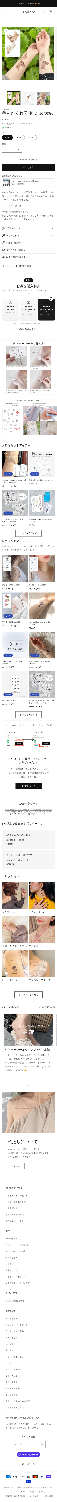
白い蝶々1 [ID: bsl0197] (37, 585)
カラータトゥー (13, 1388)
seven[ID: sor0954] (9, 701)
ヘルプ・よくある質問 (16, 1202)
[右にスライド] (54, 99)
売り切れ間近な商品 (15, 1331)
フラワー (7, 912)
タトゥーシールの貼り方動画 (16, 265)
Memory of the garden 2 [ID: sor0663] (39, 623)
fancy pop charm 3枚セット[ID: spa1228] (40, 520)
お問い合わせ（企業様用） (18, 1245)
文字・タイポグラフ (13, 946)
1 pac (7, 137)
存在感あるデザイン (15, 1407)
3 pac (19, 137)
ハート (9, 1363)
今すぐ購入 (28, 167)
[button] (5, 12)
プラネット (35, 912)
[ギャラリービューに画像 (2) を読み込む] (28, 98)
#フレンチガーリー (39, 814)
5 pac (31, 137)
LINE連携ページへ (28, 786)
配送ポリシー (44, 1492)
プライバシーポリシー (16, 1276)
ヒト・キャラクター (15, 1375)
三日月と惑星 (12, 1337)
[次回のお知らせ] (52, 4)
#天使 (48, 809)
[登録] (42, 1444)
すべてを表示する (28, 533)
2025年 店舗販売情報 (15, 1301)
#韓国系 (26, 809)
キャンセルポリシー (35, 1496)
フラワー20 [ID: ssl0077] (11, 622)
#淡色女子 (9, 809)
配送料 (9, 123)
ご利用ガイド (12, 1208)
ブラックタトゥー (14, 1382)
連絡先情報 (49, 1496)
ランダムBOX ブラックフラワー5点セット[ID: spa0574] (14, 520)
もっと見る (33, 1427)
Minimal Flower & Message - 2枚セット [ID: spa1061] (15, 481)
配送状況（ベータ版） (16, 1221)
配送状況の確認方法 (15, 1214)
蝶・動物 (10, 1350)
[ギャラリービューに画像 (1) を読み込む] (13, 98)
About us (16, 1166)
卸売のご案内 (12, 1257)
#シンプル (42, 809)
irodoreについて (13, 1238)
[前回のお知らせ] (5, 4)
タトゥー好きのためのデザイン (20, 1401)
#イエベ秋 (16, 814)
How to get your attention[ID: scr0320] (40, 662)
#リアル (26, 812)
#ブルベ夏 (41, 812)
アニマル (33, 946)
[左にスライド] (3, 99)
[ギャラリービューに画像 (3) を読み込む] (43, 98)
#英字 (20, 812)
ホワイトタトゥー (14, 1395)
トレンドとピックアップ (17, 1325)
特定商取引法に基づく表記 (18, 1283)
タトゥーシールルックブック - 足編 (27, 1049)
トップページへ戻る (28, 994)
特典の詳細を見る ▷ (28, 329)
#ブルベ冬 (33, 812)
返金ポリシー (12, 1270)
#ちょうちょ (18, 809)
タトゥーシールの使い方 (17, 1195)
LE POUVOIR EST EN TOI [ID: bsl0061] (12, 662)
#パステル (34, 809)
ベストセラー (12, 1318)
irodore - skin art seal (18, 1487)
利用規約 (10, 1264)
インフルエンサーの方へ (17, 1251)
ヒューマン (8, 980)
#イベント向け (26, 814)
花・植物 (10, 1344)
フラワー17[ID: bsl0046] (11, 585)
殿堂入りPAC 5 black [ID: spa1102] (42, 480)
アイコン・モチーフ (40, 980)
